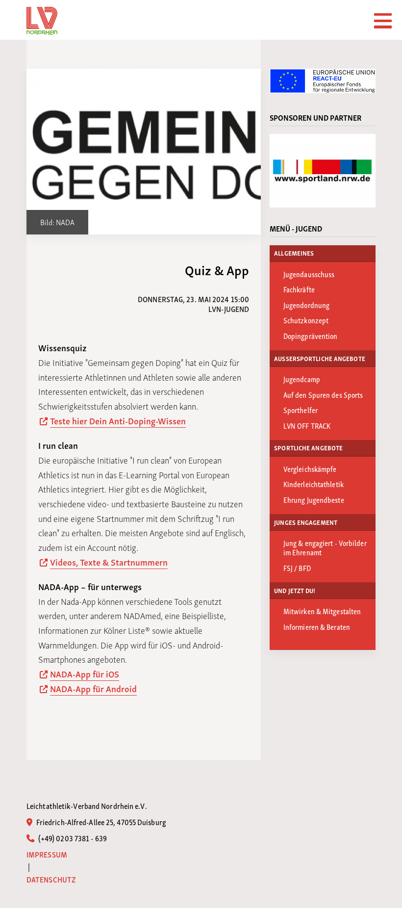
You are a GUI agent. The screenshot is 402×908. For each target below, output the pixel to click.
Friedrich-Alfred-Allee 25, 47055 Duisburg (100, 821)
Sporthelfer (300, 409)
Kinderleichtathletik (313, 484)
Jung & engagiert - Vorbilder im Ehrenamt (325, 547)
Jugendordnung (306, 305)
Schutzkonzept (305, 320)
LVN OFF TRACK (306, 425)
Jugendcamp (301, 379)
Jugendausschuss (309, 274)
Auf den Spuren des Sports (323, 394)
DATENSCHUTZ (51, 879)
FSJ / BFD (297, 567)
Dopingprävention (310, 335)
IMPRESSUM (46, 854)
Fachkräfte (299, 289)
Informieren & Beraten (316, 626)
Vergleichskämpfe (310, 468)
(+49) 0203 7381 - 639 (72, 837)
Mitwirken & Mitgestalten (322, 611)
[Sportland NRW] (323, 171)
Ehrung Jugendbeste (313, 499)
